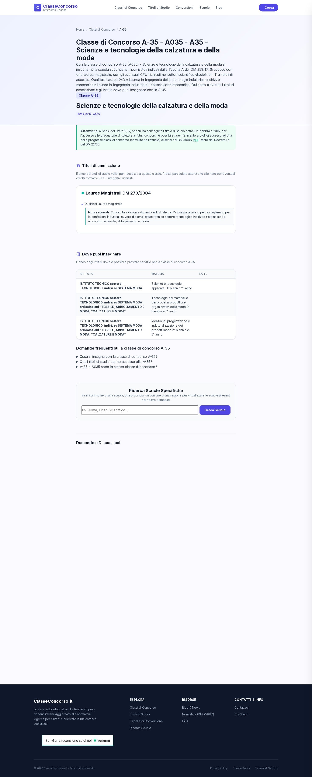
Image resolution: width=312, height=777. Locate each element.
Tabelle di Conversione (146, 721)
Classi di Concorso (128, 7)
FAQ (185, 721)
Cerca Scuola (215, 410)
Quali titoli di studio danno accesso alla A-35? (116, 362)
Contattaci (242, 707)
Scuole (205, 7)
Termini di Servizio (266, 768)
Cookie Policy (241, 768)
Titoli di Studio (159, 7)
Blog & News (191, 707)
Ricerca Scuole (140, 728)
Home (80, 29)
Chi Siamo (241, 714)
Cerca (269, 7)
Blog (219, 7)
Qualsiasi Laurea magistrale (103, 204)
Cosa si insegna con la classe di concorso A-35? (118, 356)
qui (196, 140)
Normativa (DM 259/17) (198, 714)
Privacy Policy (219, 768)
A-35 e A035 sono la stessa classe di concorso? (118, 367)
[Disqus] (156, 508)
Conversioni (185, 7)
